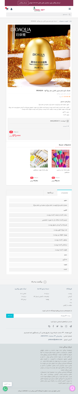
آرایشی (70, 296)
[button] (8, 9)
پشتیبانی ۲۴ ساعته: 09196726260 (51, 336)
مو (71, 299)
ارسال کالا (23, 299)
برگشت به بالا (37, 282)
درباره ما (46, 293)
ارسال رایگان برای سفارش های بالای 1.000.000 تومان (44, 3)
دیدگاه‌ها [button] (50, 193)
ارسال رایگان (23, 3)
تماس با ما (23, 293)
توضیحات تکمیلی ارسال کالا (41, 296)
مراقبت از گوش (67, 305)
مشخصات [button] (64, 193)
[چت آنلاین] (5, 388)
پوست (70, 293)
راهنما (47, 299)
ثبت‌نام (10, 316)
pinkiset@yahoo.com (55, 340)
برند (71, 302)
